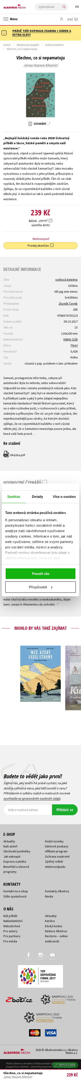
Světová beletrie (54, 44)
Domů (7, 44)
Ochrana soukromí (57, 856)
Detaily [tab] (37, 497)
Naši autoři (10, 846)
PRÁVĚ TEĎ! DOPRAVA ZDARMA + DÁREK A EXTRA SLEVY (41, 33)
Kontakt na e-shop (15, 891)
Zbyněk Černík (68, 304)
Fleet (74, 345)
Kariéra (50, 921)
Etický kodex (53, 926)
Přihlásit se (64, 809)
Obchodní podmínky (16, 851)
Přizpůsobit (38, 587)
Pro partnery (11, 936)
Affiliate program (56, 851)
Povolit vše (40, 574)
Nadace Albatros (56, 931)
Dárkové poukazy (56, 846)
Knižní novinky (54, 841)
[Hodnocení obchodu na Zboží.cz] (19, 998)
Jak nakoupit (11, 856)
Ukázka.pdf (14, 455)
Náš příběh (10, 916)
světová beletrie (66, 279)
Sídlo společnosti (15, 896)
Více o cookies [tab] (64, 497)
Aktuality (9, 841)
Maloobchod (11, 926)
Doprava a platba (14, 861)
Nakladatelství (12, 921)
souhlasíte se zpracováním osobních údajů (31, 798)
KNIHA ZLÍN (70, 339)
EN (77, 7)
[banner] (23, 5)
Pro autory (10, 931)
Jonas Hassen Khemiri (40, 65)
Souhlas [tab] (13, 497)
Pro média (10, 941)
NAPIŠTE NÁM (67, 1065)
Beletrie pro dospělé (28, 44)
